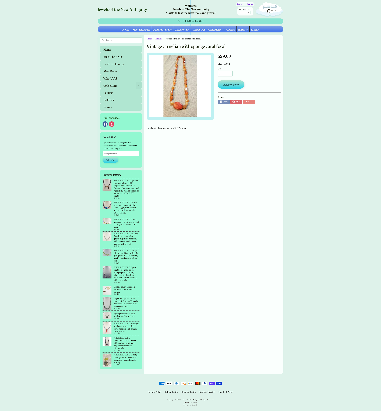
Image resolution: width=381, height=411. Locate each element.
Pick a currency (245, 9)
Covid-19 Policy (225, 392)
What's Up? (199, 29)
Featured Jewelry (162, 29)
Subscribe (110, 160)
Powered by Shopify (191, 405)
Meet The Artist (141, 29)
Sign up (250, 4)
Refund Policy (171, 392)
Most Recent (182, 29)
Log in (239, 4)
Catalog (230, 29)
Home (125, 29)
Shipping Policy (188, 392)
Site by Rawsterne (190, 402)
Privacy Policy (154, 392)
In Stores (243, 29)
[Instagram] (111, 124)
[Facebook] (105, 124)
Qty (219, 69)
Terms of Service (207, 392)
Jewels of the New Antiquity (122, 9)
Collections (216, 29)
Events (255, 29)
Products (158, 39)
